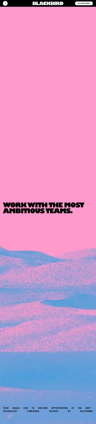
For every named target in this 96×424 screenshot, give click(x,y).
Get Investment (84, 3)
